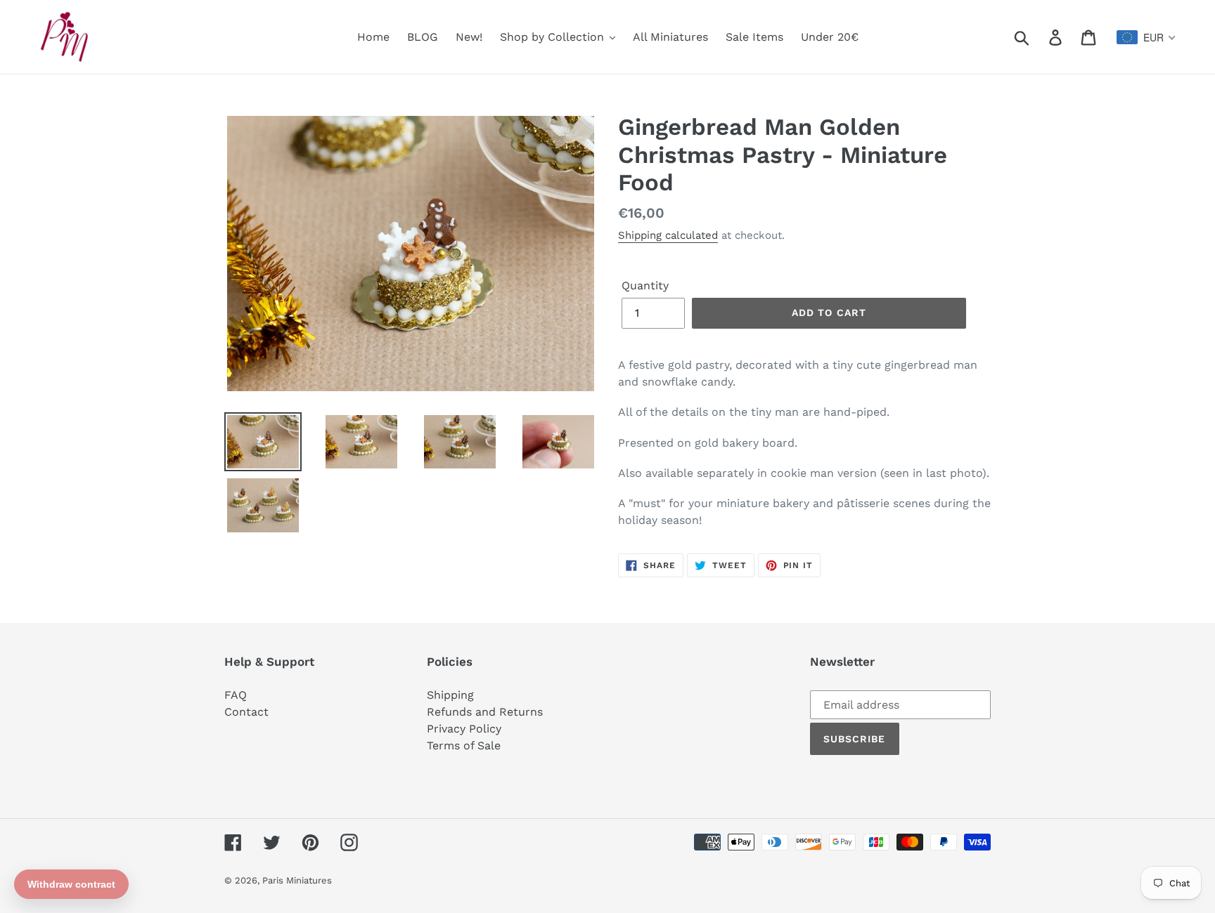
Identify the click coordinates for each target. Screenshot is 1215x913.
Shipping (450, 695)
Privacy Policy (464, 728)
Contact (246, 711)
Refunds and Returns (485, 711)
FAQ (235, 695)
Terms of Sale (464, 745)
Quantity (645, 285)
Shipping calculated (668, 235)
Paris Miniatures (297, 880)
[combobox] (1146, 37)
